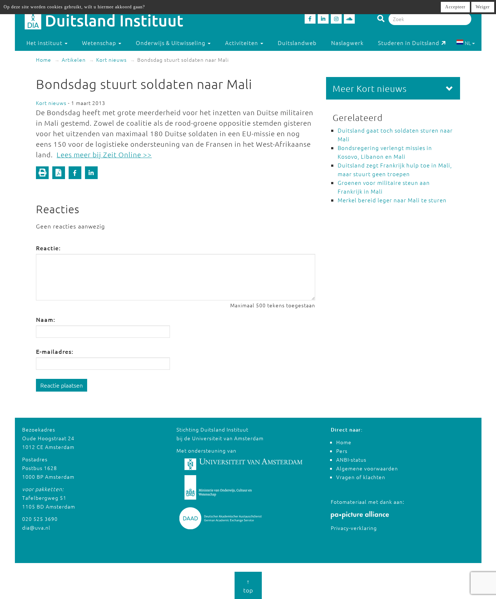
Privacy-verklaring (354, 527)
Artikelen (74, 59)
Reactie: (48, 248)
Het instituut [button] (45, 42)
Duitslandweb (297, 42)
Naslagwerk (347, 42)
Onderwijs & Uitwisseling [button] (171, 42)
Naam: (45, 319)
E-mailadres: (54, 351)
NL (468, 42)
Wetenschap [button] (100, 42)
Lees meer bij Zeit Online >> (104, 154)
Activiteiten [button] (242, 42)
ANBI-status (351, 459)
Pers (341, 450)
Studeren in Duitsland (408, 42)
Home (43, 59)
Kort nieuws (111, 59)
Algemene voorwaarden (367, 468)
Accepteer (455, 6)
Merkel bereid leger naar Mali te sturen (392, 200)
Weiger (483, 6)
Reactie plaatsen (61, 385)
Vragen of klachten (360, 477)
